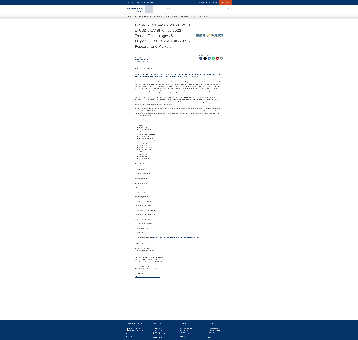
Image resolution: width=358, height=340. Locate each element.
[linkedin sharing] (209, 58)
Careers (182, 332)
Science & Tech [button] (158, 16)
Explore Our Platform (159, 328)
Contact (169, 9)
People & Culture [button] (202, 16)
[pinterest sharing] (217, 58)
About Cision (184, 330)
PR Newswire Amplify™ (214, 330)
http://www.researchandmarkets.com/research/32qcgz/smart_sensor (175, 238)
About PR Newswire (186, 328)
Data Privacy (211, 338)
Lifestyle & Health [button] (171, 16)
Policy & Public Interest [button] (187, 16)
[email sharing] (221, 58)
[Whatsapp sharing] (213, 58)
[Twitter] (131, 336)
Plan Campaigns (157, 330)
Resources (130, 2)
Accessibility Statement (187, 334)
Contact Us (129, 334)
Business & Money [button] (145, 16)
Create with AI (157, 332)
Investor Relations (140, 2)
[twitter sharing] (205, 58)
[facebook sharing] (200, 58)
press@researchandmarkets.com (146, 253)
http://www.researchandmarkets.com (147, 277)
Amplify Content (157, 338)
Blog (209, 334)
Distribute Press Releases (160, 334)
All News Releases (213, 328)
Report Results (157, 336)
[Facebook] (129, 336)
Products (159, 9)
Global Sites (184, 337)
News (149, 9)
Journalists (150, 2)
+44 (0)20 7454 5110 (134, 328)
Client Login (215, 2)
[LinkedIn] (127, 336)
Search (227, 9)
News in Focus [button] (132, 16)
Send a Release (225, 2)
